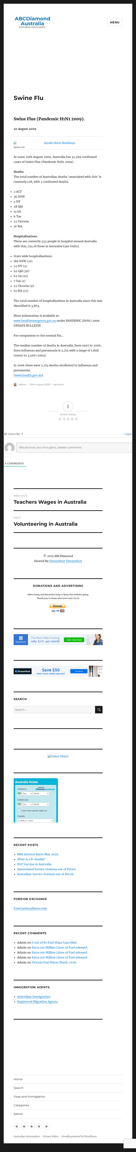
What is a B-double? (31, 859)
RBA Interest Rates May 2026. (38, 854)
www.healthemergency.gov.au (35, 320)
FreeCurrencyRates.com (30, 908)
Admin (23, 384)
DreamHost (57, 561)
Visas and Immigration (29, 1096)
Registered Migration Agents (37, 1001)
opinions (58, 384)
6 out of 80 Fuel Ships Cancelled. (54, 942)
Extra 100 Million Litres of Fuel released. (60, 947)
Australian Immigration (33, 996)
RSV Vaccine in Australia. (34, 864)
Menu (115, 22)
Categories (21, 1105)
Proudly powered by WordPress (79, 1136)
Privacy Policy (50, 1136)
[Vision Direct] (58, 756)
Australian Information (27, 1136)
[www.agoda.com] (58, 142)
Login (128, 434)
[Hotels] (36, 807)
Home (18, 1079)
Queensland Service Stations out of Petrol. (46, 869)
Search (18, 1088)
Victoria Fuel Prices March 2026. (54, 962)
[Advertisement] (68, 68)
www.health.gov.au (28, 375)
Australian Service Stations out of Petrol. (45, 874)
